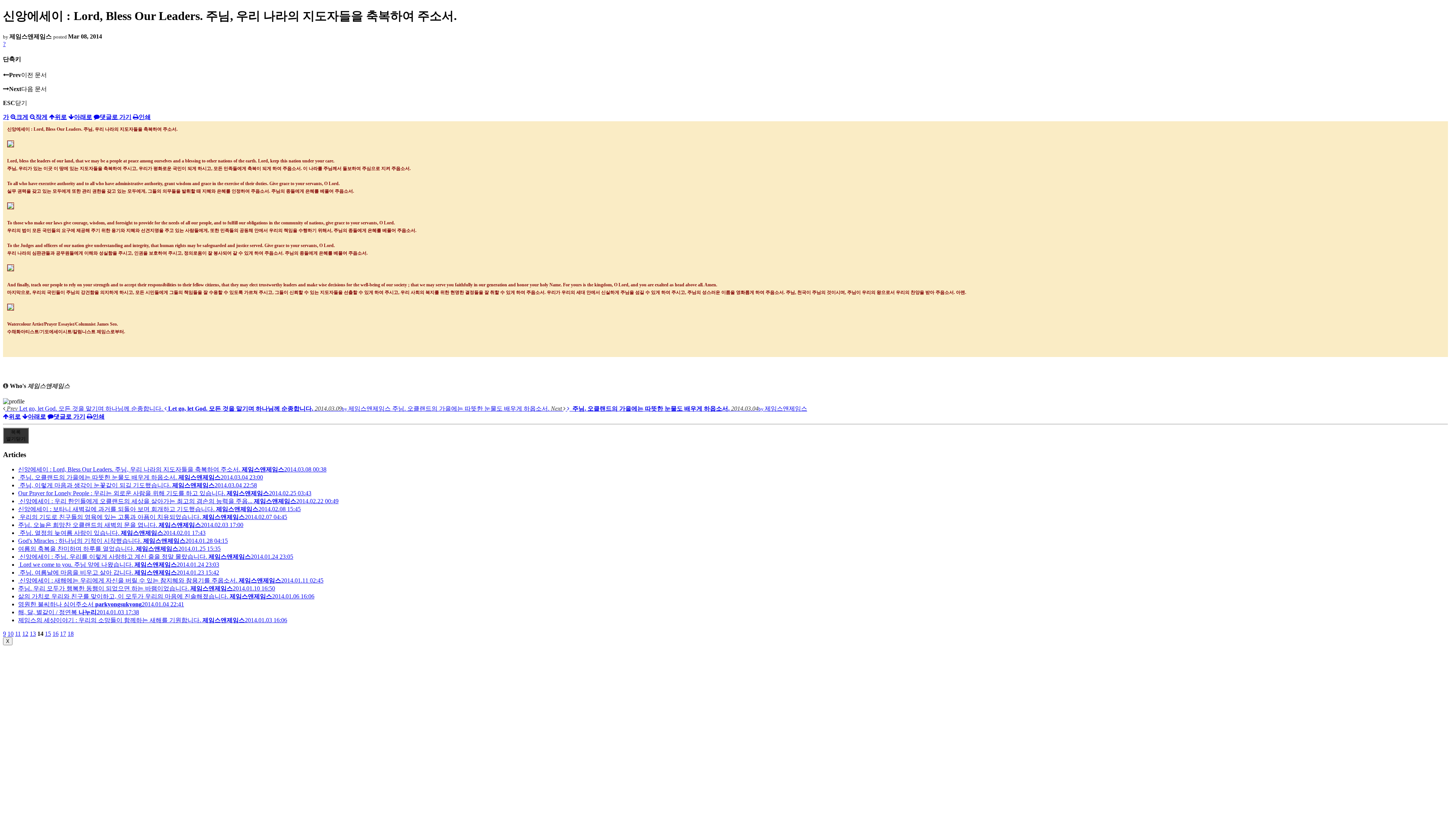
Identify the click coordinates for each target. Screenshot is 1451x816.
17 (63, 634)
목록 (16, 435)
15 (48, 634)
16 (56, 634)
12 (25, 634)
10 (11, 634)
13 (33, 634)
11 (18, 634)
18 (71, 634)
